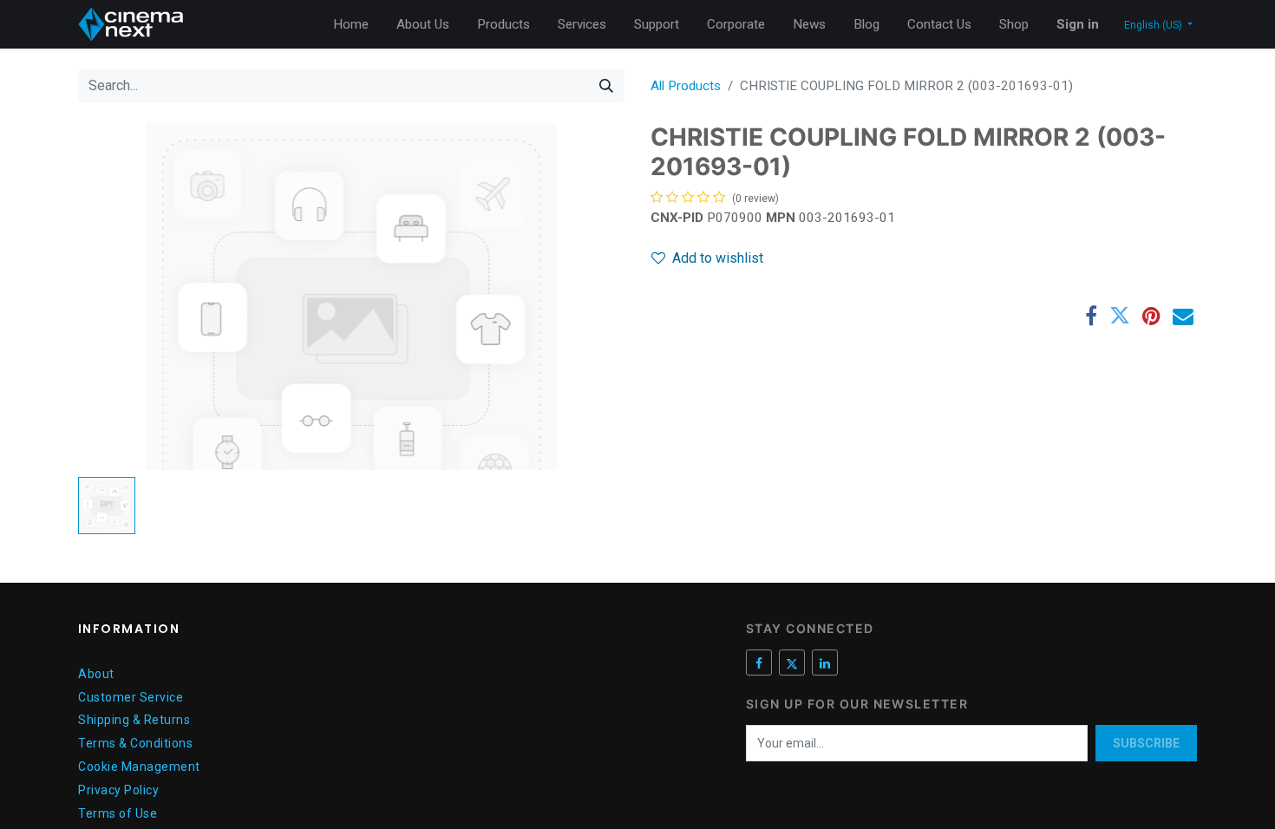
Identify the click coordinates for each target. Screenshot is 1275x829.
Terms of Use (117, 813)
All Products (686, 86)
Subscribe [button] (1146, 743)
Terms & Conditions (135, 743)
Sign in (1077, 24)
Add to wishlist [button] (717, 258)
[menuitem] (350, 25)
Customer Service (130, 697)
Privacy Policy (118, 790)
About (96, 674)
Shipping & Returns (134, 720)
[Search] (606, 85)
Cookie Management (139, 767)
